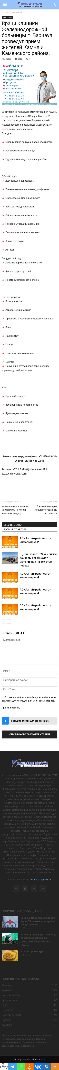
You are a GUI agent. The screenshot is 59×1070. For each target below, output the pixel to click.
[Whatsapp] (21, 1066)
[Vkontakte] (38, 1066)
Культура (7, 1024)
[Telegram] (12, 1066)
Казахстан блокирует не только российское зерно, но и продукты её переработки (38, 938)
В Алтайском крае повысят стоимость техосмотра (46, 510)
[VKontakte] (34, 888)
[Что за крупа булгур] (10, 955)
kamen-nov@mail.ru (40, 879)
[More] (55, 1066)
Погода (6, 1019)
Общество (7, 1010)
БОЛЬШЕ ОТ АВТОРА (15, 529)
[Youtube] (42, 888)
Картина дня (9, 990)
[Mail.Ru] (46, 1066)
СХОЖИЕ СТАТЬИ (13, 525)
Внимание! (7, 17)
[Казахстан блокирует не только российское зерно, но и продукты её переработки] (10, 938)
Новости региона (11, 1014)
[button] (54, 4)
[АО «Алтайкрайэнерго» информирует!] (10, 542)
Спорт (5, 1005)
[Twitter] (25, 888)
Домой (5, 12)
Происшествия (10, 1000)
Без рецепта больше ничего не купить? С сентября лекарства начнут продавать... (38, 921)
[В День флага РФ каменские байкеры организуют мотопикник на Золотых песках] (10, 558)
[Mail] (16, 888)
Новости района (11, 995)
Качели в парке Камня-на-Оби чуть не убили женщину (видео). (15, 510)
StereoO (43, 1059)
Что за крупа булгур (32, 951)
